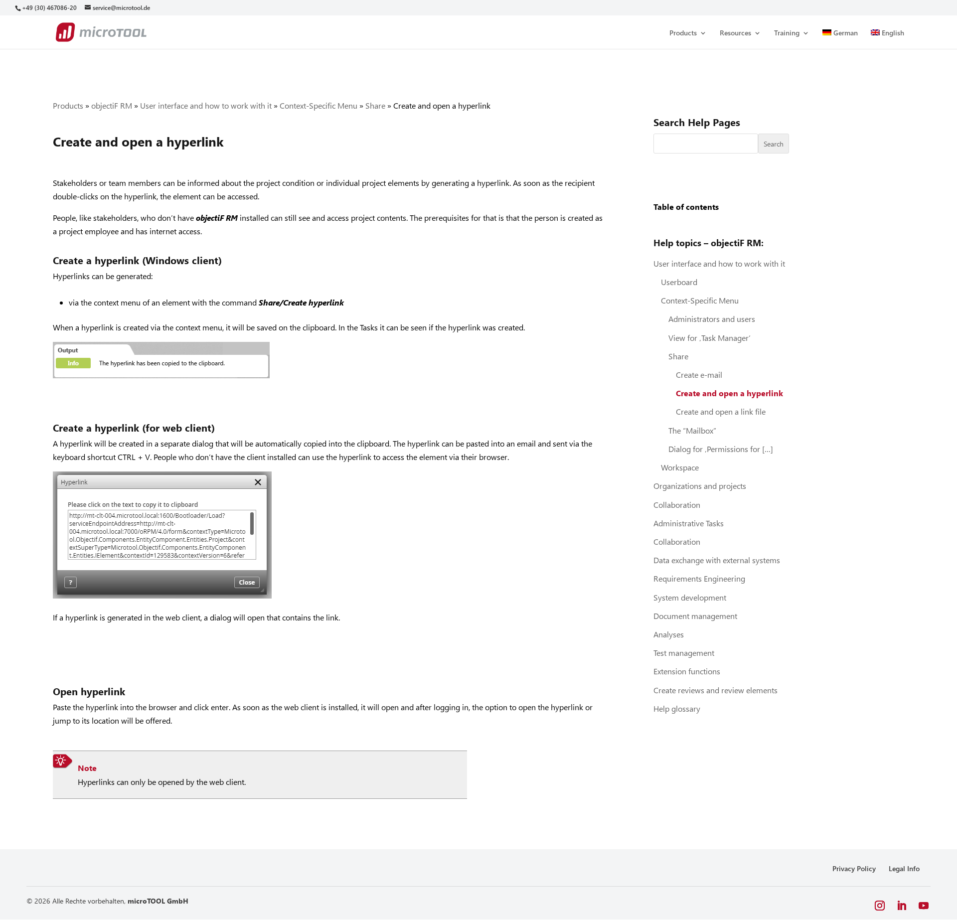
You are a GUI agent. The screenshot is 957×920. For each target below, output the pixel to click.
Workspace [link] (680, 467)
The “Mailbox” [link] (692, 430)
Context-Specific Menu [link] (318, 105)
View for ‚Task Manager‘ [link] (709, 337)
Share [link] (375, 105)
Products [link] (683, 33)
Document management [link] (695, 616)
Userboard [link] (679, 282)
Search (774, 144)
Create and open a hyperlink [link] (729, 393)
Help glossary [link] (676, 708)
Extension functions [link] (686, 671)
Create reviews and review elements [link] (715, 690)
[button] (880, 906)
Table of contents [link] (686, 206)
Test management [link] (683, 652)
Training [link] (786, 33)
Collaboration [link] (676, 504)
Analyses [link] (668, 634)
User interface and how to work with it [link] (206, 105)
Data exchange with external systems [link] (716, 560)
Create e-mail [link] (699, 374)
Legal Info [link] (904, 868)
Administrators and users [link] (711, 318)
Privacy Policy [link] (854, 868)
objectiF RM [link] (111, 105)
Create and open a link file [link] (721, 411)
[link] (49, 7)
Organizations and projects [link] (699, 485)
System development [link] (689, 597)
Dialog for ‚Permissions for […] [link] (720, 449)
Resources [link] (735, 33)
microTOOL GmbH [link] (158, 901)
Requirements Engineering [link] (699, 578)
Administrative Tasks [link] (688, 523)
